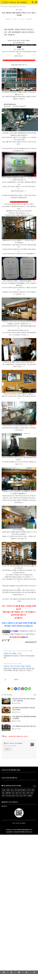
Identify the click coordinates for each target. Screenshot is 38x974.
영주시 (25, 795)
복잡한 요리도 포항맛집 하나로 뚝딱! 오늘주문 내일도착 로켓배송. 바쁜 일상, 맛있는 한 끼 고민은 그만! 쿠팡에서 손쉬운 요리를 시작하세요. (19, 669)
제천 (32, 793)
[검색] (11, 972)
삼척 (21, 795)
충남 (3, 793)
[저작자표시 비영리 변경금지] (22, 679)
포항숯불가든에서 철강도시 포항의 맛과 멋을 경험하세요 (19, 657)
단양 (17, 795)
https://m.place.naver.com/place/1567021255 (16, 650)
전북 (28, 793)
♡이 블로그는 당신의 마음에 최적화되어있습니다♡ (19, 829)
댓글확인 (29, 19)
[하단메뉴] (26, 972)
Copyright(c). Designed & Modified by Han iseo (19, 831)
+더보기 (34, 694)
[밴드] (29, 688)
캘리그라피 (19, 793)
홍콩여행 (8, 793)
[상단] (34, 972)
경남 (12, 790)
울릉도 (30, 795)
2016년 (28, 790)
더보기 (34, 786)
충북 (13, 795)
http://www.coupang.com (11, 663)
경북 (3, 795)
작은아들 (8, 795)
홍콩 (8, 790)
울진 (33, 790)
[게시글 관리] (10, 679)
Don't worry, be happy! (9, 745)
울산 (24, 793)
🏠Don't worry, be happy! (14, 2)
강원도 (4, 790)
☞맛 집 (20, 9)
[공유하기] (8, 679)
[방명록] (19, 972)
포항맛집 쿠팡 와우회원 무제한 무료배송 (17, 666)
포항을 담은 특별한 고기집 (12, 653)
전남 (13, 793)
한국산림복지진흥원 (20, 790)
